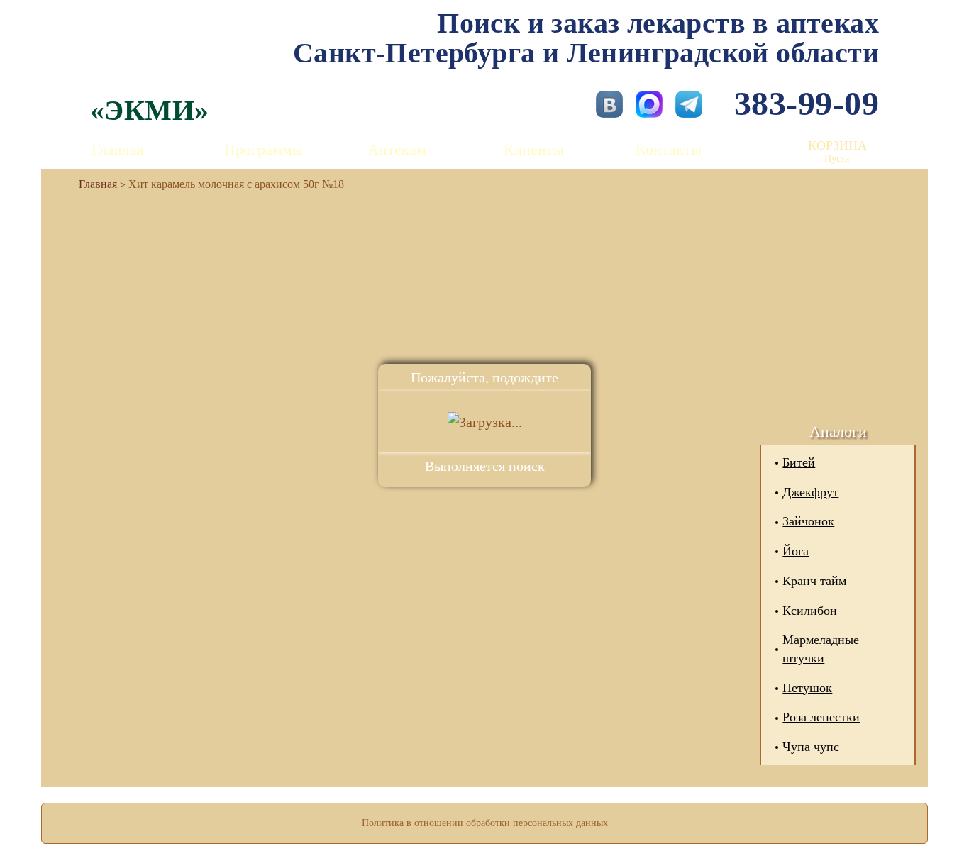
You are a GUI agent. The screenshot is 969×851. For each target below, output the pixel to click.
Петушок (807, 688)
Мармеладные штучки (820, 649)
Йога (795, 551)
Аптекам (396, 149)
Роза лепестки (821, 717)
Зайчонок (808, 521)
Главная (118, 149)
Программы (263, 149)
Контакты (669, 149)
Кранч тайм (814, 581)
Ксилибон (809, 611)
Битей (798, 462)
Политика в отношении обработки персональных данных (485, 823)
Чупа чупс (810, 747)
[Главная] (92, 184)
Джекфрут (810, 492)
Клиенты (534, 149)
